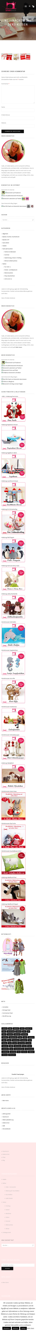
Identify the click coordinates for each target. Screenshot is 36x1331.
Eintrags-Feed (6, 1010)
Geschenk (10, 1034)
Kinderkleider (16, 1040)
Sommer (6, 255)
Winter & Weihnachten (10, 261)
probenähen (5, 1049)
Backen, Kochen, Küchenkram (10, 237)
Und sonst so (8, 279)
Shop (19, 1052)
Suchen (7, 1268)
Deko (24, 1031)
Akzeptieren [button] (7, 1328)
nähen (24, 1046)
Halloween (5, 1037)
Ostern (29, 1046)
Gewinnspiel (17, 1034)
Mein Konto (5, 1100)
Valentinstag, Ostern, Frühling (12, 258)
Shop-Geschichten (9, 276)
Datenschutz (5, 1123)
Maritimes (8, 1213)
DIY (28, 1031)
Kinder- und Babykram (10, 270)
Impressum (5, 1117)
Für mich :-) (7, 267)
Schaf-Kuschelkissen (19, 1049)
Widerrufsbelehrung (8, 1120)
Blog (3, 1160)
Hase (20, 1037)
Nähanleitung (18, 1046)
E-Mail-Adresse (5, 115)
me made (28, 1043)
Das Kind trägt (11, 1031)
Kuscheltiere (9, 1194)
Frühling (8, 1206)
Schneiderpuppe (29, 1049)
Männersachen (8, 273)
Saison (4, 1202)
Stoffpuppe (31, 1052)
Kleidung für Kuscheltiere (12, 1191)
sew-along (13, 1052)
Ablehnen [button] (15, 1328)
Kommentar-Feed (7, 1013)
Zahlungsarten (6, 1114)
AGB (3, 1126)
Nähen (4, 264)
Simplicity (24, 1052)
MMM (11, 1046)
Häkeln (4, 246)
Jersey (9, 1040)
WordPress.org (6, 1016)
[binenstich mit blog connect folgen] (32, 206)
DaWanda (18, 1031)
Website (3, 123)
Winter (7, 1229)
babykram (16, 1028)
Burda (4, 1031)
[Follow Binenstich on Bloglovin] (28, 206)
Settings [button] (23, 1328)
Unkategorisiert (7, 1232)
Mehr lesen (19, 347)
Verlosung (5, 1054)
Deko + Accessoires (11, 1187)
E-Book (4, 1034)
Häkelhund (31, 1037)
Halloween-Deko (13, 1037)
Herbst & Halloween (10, 252)
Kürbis (14, 1043)
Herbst (25, 1037)
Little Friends (21, 1043)
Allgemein (5, 234)
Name (3, 107)
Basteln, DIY (5, 240)
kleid (30, 1040)
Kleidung (4, 1043)
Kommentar (5, 84)
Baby (10, 1028)
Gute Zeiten (5, 243)
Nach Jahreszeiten (7, 249)
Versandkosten (6, 1129)
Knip (10, 1043)
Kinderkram (23, 1040)
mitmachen (5, 1046)
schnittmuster (5, 1052)
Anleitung (5, 1028)
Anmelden (5, 1007)
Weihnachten (12, 1054)
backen (22, 1028)
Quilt (11, 1049)
